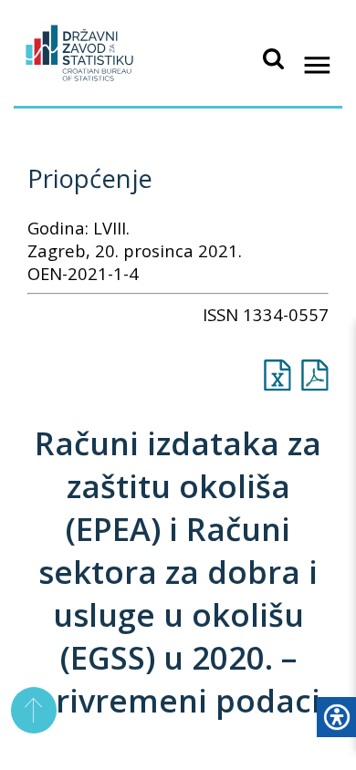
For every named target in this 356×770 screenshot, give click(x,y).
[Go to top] (34, 710)
